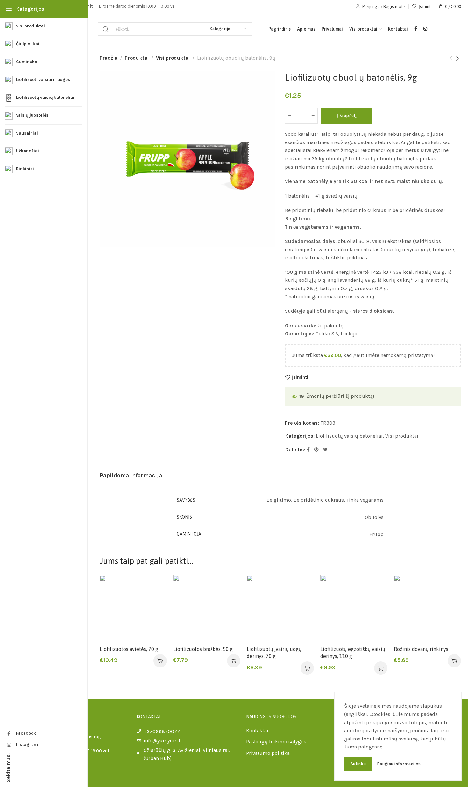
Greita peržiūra (155, 602)
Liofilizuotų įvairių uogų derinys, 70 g (274, 652)
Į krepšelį (347, 115)
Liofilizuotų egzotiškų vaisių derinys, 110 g (352, 652)
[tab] (131, 475)
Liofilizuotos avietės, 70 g (129, 649)
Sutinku (358, 763)
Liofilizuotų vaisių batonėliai (349, 436)
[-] (289, 116)
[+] (313, 116)
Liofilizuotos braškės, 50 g (203, 649)
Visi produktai (173, 58)
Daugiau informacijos (399, 763)
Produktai (137, 58)
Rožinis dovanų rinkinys (421, 649)
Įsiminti (300, 377)
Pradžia (108, 58)
